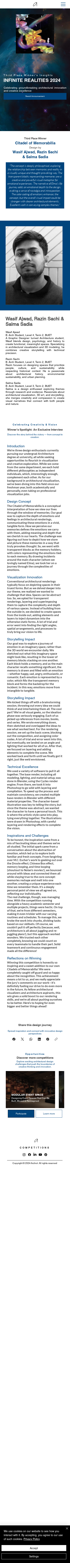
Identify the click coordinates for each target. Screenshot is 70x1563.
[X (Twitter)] (22, 1039)
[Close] (64, 1530)
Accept (34, 1548)
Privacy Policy (32, 1539)
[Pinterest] (47, 1039)
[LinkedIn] (39, 1039)
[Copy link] (56, 1039)
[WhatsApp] (30, 1039)
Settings (34, 1556)
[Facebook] (14, 1039)
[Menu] (63, 4)
